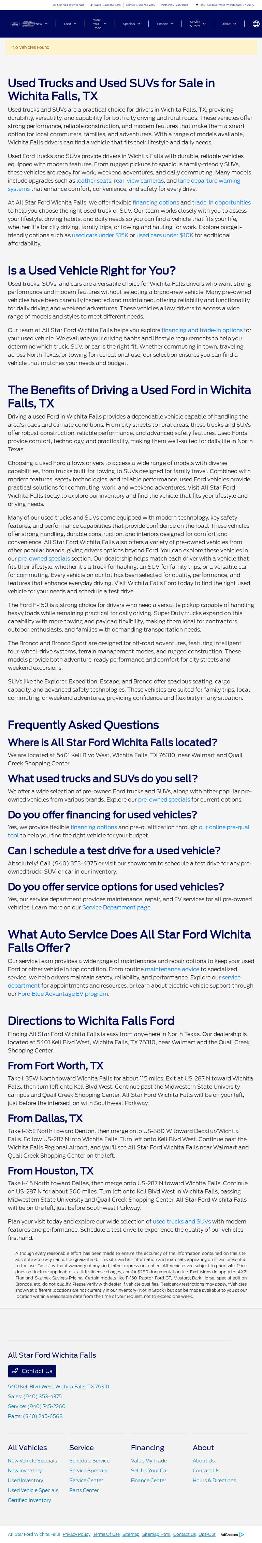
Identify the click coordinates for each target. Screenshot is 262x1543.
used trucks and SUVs (182, 1221)
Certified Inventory (29, 1500)
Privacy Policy (76, 1534)
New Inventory (25, 1470)
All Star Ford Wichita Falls (34, 1534)
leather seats (93, 181)
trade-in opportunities (221, 202)
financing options (156, 202)
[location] (197, 4)
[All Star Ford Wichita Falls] (26, 23)
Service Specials (88, 1470)
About (203, 1448)
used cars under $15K (100, 235)
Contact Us (36, 1371)
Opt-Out (207, 1534)
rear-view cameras (139, 181)
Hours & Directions (214, 1480)
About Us (204, 1460)
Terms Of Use (106, 1534)
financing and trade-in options (202, 330)
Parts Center (84, 1490)
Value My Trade (149, 1460)
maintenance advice (172, 969)
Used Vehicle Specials (33, 1490)
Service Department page (116, 907)
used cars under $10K (164, 235)
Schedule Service (89, 1460)
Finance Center (148, 1480)
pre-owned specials (44, 558)
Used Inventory (25, 1480)
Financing (147, 1448)
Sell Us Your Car (149, 1470)
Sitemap (131, 1534)
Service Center (86, 1480)
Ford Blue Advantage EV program (63, 994)
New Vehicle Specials (32, 1460)
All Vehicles (27, 1448)
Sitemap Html (156, 1534)
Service (81, 1448)
